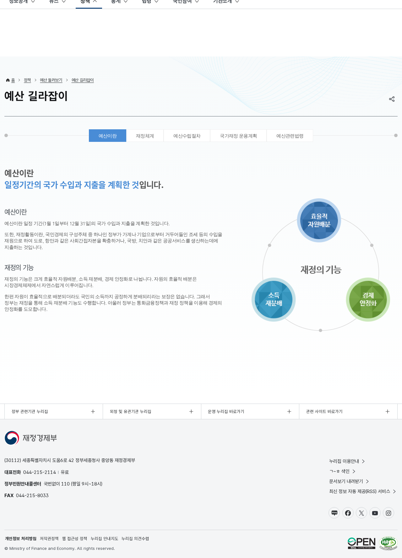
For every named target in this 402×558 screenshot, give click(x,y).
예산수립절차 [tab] (186, 135)
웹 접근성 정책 (74, 538)
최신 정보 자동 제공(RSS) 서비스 (359, 491)
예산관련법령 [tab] (289, 135)
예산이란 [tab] (108, 135)
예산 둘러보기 (51, 80)
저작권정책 (49, 538)
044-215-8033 (32, 495)
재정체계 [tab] (145, 135)
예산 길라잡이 (83, 80)
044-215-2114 (39, 472)
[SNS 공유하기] (392, 99)
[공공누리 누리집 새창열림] (361, 544)
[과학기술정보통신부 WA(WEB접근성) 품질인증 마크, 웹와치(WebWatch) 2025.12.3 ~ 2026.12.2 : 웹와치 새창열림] (388, 544)
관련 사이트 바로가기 (324, 411)
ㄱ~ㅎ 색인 (339, 471)
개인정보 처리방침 (20, 538)
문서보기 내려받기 (346, 481)
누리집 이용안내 (344, 461)
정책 (27, 80)
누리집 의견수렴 (135, 538)
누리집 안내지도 (104, 538)
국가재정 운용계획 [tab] (238, 135)
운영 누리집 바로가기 (226, 411)
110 (65, 484)
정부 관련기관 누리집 (30, 411)
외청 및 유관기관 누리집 (130, 411)
